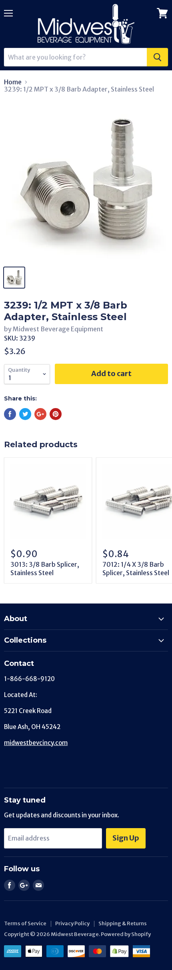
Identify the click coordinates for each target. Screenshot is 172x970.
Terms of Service (25, 923)
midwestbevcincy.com (36, 743)
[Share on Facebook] (10, 414)
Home (13, 82)
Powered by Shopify (126, 934)
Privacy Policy (72, 923)
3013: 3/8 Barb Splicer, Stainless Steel (44, 568)
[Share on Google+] (40, 414)
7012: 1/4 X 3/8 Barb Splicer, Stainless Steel (135, 568)
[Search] (157, 57)
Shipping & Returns (122, 923)
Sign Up (125, 838)
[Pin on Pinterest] (56, 414)
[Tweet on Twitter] (25, 414)
